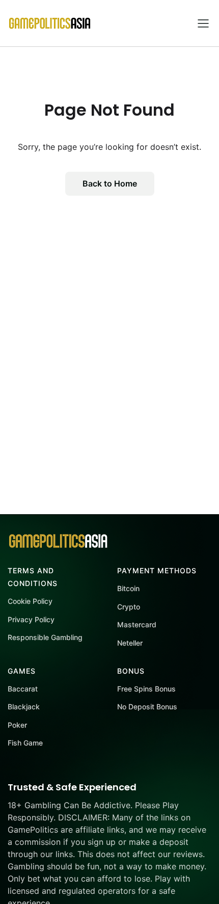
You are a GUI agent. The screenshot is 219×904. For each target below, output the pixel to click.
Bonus (131, 671)
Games (22, 671)
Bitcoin (128, 588)
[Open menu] (203, 23)
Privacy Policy (31, 619)
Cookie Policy (30, 601)
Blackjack (24, 706)
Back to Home (110, 183)
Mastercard (136, 624)
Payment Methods (157, 570)
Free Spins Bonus (146, 688)
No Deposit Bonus (147, 706)
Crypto (128, 606)
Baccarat (23, 688)
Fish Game (25, 742)
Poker (17, 725)
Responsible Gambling (45, 637)
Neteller (130, 643)
